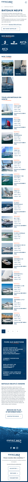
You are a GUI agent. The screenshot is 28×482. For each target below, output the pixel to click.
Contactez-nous (13, 416)
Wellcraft (15, 24)
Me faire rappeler (9, 28)
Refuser (13, 473)
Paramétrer (14, 478)
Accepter (13, 468)
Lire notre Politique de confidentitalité (14, 464)
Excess (19, 24)
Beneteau (11, 24)
